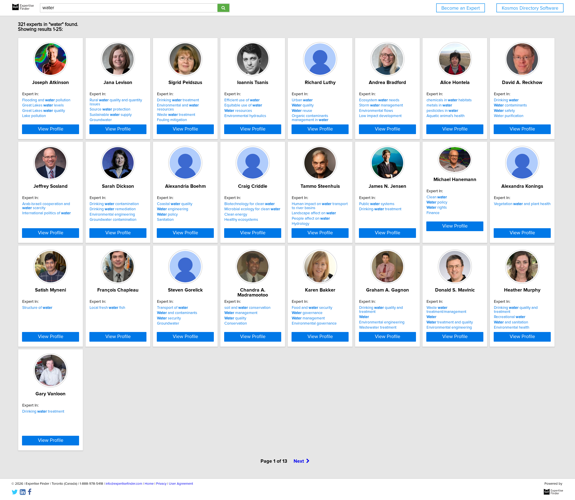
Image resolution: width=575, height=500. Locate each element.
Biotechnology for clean (249, 204)
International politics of (46, 213)
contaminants (510, 105)
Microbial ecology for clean (252, 209)
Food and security (312, 308)
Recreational (509, 317)
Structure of (37, 308)
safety (504, 111)
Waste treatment (176, 115)
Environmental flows (376, 111)
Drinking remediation (113, 209)
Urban (302, 100)
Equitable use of (243, 105)
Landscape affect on (314, 213)
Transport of (172, 308)
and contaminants (177, 313)
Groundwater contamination (113, 220)
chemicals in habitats (449, 100)
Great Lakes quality (43, 111)
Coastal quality (174, 204)
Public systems (376, 204)
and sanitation (511, 322)
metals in (439, 105)
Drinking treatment (178, 100)
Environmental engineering (112, 214)
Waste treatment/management (446, 310)
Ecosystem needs (379, 100)
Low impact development (380, 116)
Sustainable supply (111, 115)
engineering (172, 209)
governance (307, 313)
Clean (437, 197)
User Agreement (181, 483)
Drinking (506, 100)
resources (238, 111)
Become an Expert (460, 8)
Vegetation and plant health (522, 204)
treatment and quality (450, 322)
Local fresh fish (107, 308)
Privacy (161, 483)
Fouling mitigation (172, 120)
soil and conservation (247, 308)
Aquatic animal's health (445, 116)
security (169, 318)
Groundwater (101, 120)
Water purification (508, 116)
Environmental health (511, 327)
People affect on (311, 219)
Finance (433, 213)
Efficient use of (242, 100)
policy (167, 214)
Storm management (381, 105)
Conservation (235, 323)
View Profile (50, 129)
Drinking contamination (114, 204)
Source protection (110, 109)
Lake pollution (34, 116)
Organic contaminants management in (310, 118)
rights (437, 208)
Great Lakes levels (43, 105)
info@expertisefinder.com (124, 483)
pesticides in (442, 111)
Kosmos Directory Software (530, 8)
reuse (302, 111)
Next (299, 461)
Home (149, 483)
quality (303, 105)
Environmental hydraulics (245, 116)
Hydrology (300, 224)
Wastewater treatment (377, 327)
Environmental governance (314, 323)
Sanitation (165, 220)
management (240, 313)
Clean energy (235, 214)
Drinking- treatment (380, 209)
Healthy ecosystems (241, 220)
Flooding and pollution (46, 100)
